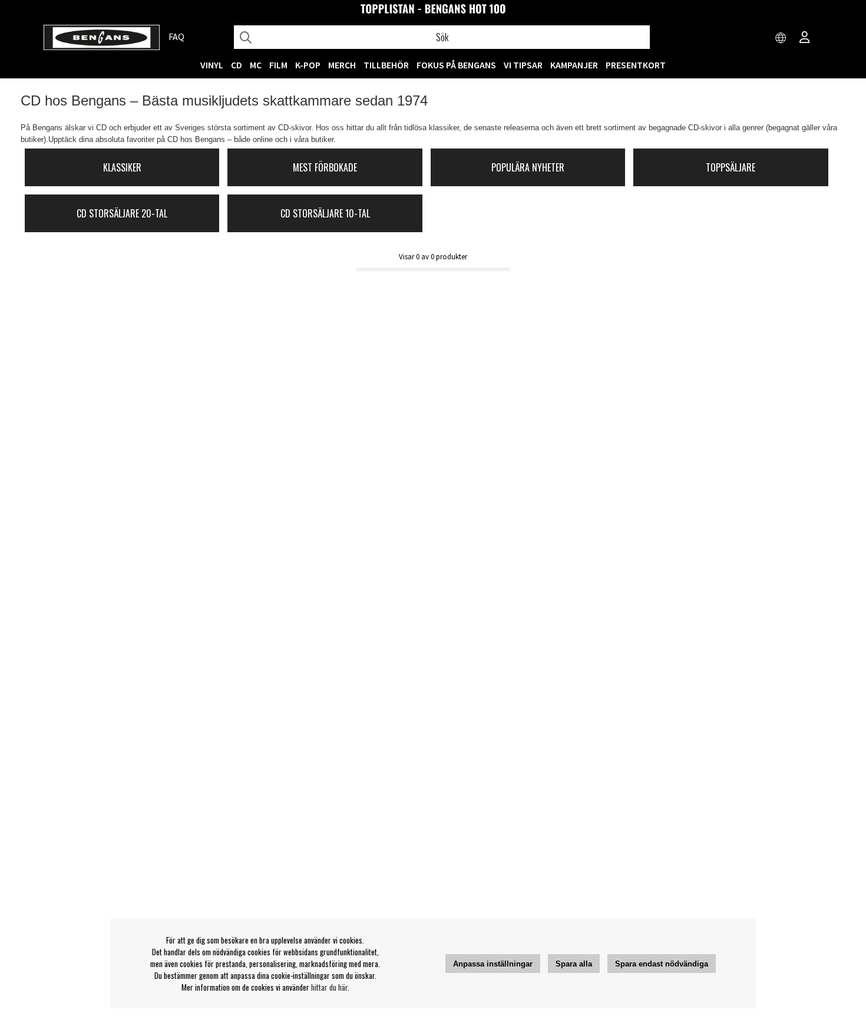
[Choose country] (781, 38)
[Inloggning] (804, 38)
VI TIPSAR (523, 65)
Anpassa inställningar (493, 963)
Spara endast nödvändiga (661, 963)
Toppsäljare (730, 167)
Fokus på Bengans (456, 65)
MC (256, 65)
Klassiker (122, 167)
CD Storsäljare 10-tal (325, 213)
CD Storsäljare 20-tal (122, 213)
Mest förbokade (325, 167)
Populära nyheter (527, 167)
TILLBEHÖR (386, 65)
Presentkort (636, 65)
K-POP (307, 65)
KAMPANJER (574, 65)
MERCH (342, 65)
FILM (278, 65)
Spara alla (574, 963)
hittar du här (329, 987)
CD (236, 65)
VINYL (211, 65)
